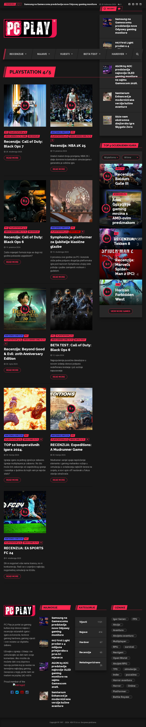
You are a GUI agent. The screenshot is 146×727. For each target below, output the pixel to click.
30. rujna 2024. (12, 364)
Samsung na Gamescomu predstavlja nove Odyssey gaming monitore (60, 4)
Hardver (84, 642)
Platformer (119, 691)
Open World (120, 658)
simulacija (130, 669)
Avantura (118, 630)
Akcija (116, 624)
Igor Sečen (119, 619)
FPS (135, 619)
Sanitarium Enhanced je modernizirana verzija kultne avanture (124, 100)
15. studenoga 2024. (61, 252)
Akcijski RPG (120, 663)
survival (129, 647)
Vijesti (83, 622)
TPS (115, 669)
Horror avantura (122, 680)
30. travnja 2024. (12, 455)
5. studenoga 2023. (13, 558)
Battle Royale (121, 697)
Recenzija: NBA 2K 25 (68, 145)
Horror (117, 685)
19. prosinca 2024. (60, 151)
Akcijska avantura (123, 635)
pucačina (131, 674)
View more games (120, 311)
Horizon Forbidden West (124, 294)
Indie (116, 674)
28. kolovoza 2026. (109, 4)
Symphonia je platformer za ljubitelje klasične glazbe (71, 242)
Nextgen (118, 652)
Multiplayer (119, 641)
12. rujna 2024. (58, 355)
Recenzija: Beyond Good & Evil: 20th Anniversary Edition (24, 354)
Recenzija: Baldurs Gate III (124, 179)
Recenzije (85, 652)
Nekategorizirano (89, 662)
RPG (115, 647)
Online (131, 685)
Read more (12, 158)
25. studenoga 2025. (14, 152)
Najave (83, 632)
